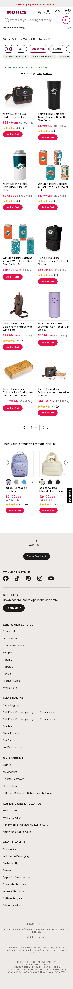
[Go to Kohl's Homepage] (17, 12)
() (23, 128)
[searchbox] (30, 20)
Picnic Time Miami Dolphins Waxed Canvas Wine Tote (17, 326)
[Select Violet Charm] (8, 482)
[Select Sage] (16, 482)
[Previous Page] (24, 427)
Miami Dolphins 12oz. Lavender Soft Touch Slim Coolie (53, 326)
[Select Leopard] (50, 482)
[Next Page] (44, 427)
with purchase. (36, 4)
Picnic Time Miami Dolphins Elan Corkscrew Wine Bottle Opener (18, 392)
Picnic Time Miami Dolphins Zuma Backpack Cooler (53, 261)
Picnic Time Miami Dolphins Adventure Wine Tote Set (53, 392)
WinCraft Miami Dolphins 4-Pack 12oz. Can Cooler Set (53, 187)
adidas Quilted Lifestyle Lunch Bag (51, 489)
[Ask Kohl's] (66, 20)
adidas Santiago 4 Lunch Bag (17, 489)
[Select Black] (58, 482)
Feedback (69, 496)
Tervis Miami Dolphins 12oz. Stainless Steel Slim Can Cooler (53, 117)
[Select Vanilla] (42, 482)
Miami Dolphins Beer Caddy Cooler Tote (15, 115)
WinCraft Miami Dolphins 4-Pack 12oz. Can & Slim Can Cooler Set (17, 261)
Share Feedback (36, 556)
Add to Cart (12, 134)
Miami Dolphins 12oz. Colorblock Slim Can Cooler (15, 187)
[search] (7, 20)
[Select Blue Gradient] (24, 482)
